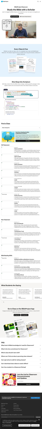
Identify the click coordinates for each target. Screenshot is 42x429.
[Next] (4, 302)
